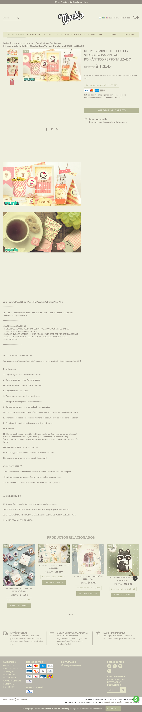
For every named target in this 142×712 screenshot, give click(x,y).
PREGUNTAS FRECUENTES (73, 34)
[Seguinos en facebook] (115, 666)
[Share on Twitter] (51, 129)
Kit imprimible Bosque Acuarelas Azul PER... (54, 567)
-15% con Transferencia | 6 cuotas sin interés (71, 2)
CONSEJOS (53, 34)
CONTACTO (114, 34)
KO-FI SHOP (128, 34)
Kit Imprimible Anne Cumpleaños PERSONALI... (88, 578)
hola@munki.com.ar (72, 666)
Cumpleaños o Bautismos (48, 43)
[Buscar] (18, 17)
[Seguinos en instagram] (109, 666)
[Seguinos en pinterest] (109, 671)
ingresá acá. (108, 702)
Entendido (113, 709)
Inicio (5, 43)
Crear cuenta (114, 18)
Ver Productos (16, 34)
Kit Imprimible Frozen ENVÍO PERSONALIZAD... (19, 590)
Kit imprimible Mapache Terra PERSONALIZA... (123, 579)
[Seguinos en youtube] (120, 666)
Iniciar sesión (126, 18)
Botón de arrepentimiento (128, 702)
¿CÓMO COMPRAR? (97, 34)
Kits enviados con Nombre (21, 43)
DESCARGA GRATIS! (36, 34)
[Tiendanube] (15, 700)
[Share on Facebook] (46, 129)
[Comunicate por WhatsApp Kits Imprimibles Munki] (136, 699)
